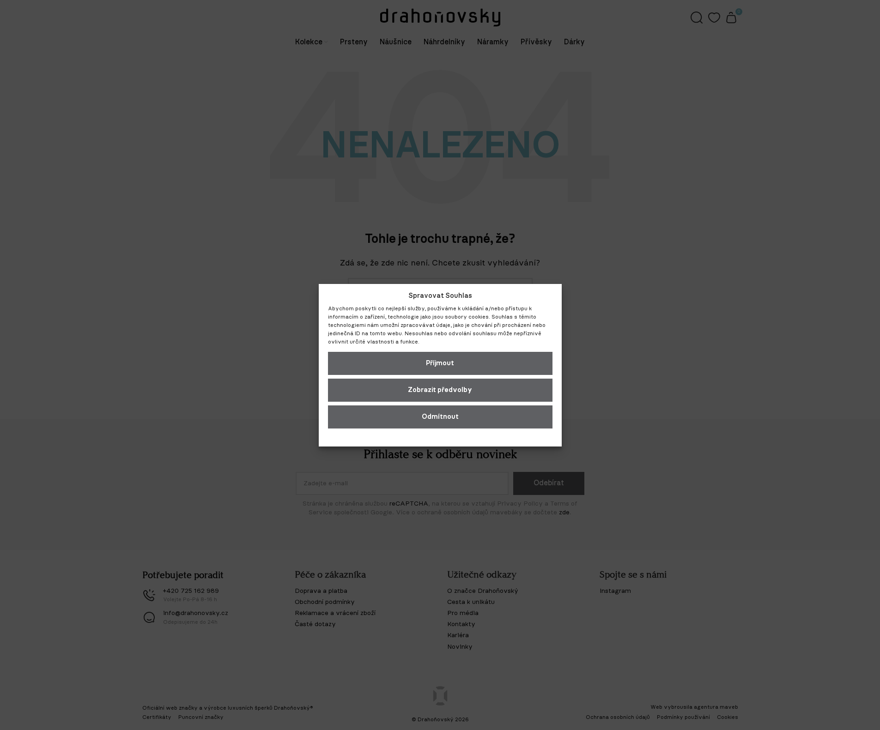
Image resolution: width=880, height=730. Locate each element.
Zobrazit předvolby (440, 389)
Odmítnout (440, 416)
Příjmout (440, 363)
